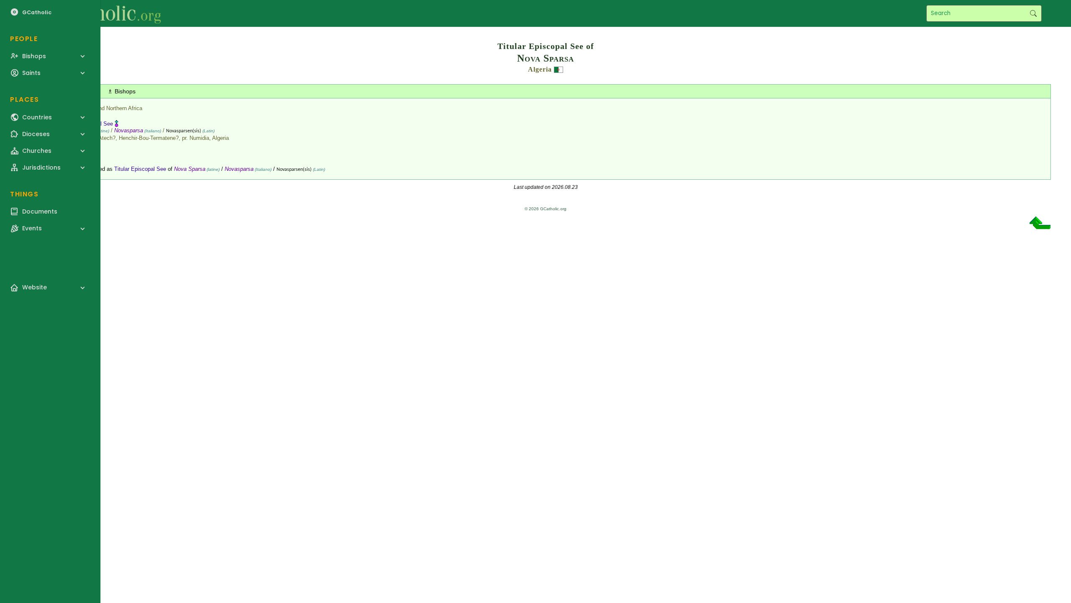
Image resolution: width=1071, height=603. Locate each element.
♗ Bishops (122, 91)
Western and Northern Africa (108, 108)
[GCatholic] (103, 13)
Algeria (540, 69)
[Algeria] (558, 69)
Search (1033, 13)
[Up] (1040, 226)
